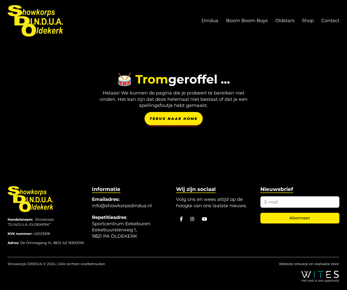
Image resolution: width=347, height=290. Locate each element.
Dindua (209, 20)
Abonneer (299, 218)
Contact (330, 20)
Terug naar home (174, 119)
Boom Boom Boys (247, 20)
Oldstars (284, 20)
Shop (308, 20)
